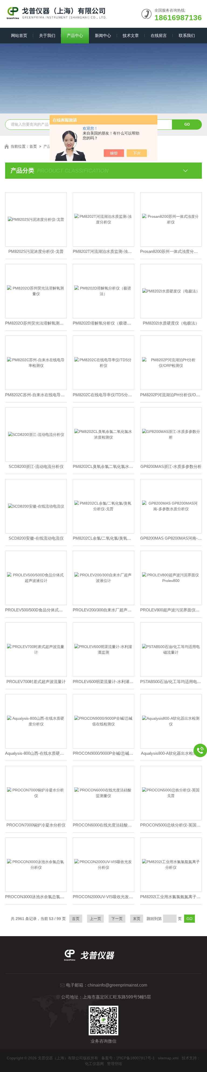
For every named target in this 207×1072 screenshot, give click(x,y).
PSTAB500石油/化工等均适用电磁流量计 (171, 681)
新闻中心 (103, 35)
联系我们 (187, 35)
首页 (33, 146)
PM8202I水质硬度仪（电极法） (171, 323)
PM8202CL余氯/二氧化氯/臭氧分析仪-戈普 (103, 538)
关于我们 (47, 35)
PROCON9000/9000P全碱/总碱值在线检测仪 (103, 753)
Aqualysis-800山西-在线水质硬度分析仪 (36, 753)
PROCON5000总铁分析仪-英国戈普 (171, 825)
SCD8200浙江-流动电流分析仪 (36, 466)
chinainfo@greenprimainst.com (117, 985)
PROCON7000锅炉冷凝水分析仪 (35, 825)
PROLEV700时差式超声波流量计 (36, 681)
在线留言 (159, 35)
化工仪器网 (94, 1063)
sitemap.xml (168, 1058)
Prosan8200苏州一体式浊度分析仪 (171, 251)
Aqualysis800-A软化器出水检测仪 (171, 753)
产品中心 (75, 35)
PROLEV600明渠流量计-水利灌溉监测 (103, 681)
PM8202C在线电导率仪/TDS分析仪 (103, 394)
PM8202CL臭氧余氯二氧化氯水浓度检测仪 (103, 466)
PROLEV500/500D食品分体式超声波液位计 (36, 610)
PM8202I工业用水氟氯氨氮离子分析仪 (171, 896)
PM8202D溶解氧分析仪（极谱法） (103, 323)
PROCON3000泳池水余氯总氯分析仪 (36, 896)
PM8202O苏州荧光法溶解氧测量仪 (36, 323)
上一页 (95, 918)
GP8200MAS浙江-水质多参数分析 (171, 466)
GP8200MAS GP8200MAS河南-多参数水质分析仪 (171, 538)
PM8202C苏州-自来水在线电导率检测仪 (36, 394)
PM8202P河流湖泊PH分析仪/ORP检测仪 (171, 394)
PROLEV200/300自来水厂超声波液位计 (103, 610)
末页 (136, 918)
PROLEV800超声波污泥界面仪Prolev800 (171, 610)
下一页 (117, 918)
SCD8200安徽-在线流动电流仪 (36, 538)
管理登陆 (114, 1063)
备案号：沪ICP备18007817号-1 (128, 1058)
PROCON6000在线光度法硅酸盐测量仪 (103, 825)
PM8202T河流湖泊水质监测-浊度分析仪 (103, 251)
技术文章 (131, 35)
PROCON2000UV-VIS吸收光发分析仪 (103, 896)
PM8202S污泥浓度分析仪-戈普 (36, 251)
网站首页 (19, 35)
